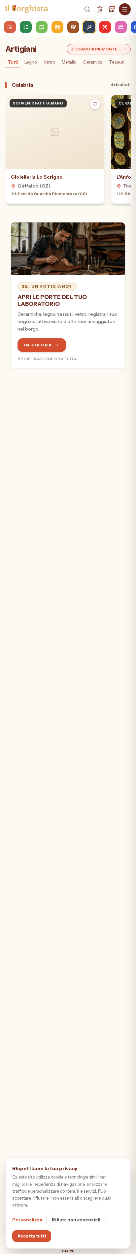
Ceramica (92, 62)
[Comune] (99, 9)
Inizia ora (38, 344)
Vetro (49, 62)
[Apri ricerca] (87, 9)
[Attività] (111, 9)
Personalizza (27, 1219)
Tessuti (116, 62)
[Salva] (95, 104)
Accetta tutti (31, 1236)
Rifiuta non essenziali (76, 1219)
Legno (30, 62)
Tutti (13, 62)
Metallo (69, 62)
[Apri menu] (125, 9)
